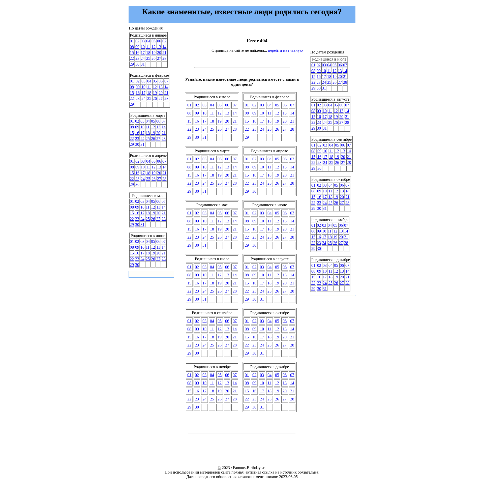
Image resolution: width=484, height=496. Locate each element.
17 (143, 52)
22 (132, 58)
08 (132, 47)
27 (159, 58)
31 (143, 64)
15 (132, 52)
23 (137, 58)
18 (148, 52)
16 (137, 52)
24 (143, 58)
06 (159, 41)
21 (164, 52)
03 (143, 41)
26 (154, 58)
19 (154, 52)
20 (159, 52)
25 (148, 58)
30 (137, 64)
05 (154, 41)
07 (164, 41)
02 (137, 41)
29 (132, 64)
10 (143, 47)
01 (132, 41)
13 (159, 47)
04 (148, 41)
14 (164, 47)
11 (148, 47)
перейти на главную (285, 50)
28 (164, 58)
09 (137, 47)
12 (154, 47)
